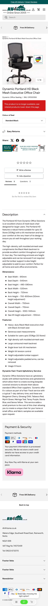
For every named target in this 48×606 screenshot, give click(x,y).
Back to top (24, 505)
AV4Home (11, 600)
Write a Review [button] (25, 170)
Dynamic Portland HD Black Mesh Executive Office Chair (21, 38)
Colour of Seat (8, 115)
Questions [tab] (24, 181)
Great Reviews (31, 2)
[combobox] (24, 17)
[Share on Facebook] (17, 140)
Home (4, 37)
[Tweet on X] (12, 140)
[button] (38, 9)
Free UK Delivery (17, 2)
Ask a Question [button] (25, 176)
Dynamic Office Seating (12, 97)
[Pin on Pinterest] (23, 140)
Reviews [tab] (9, 181)
